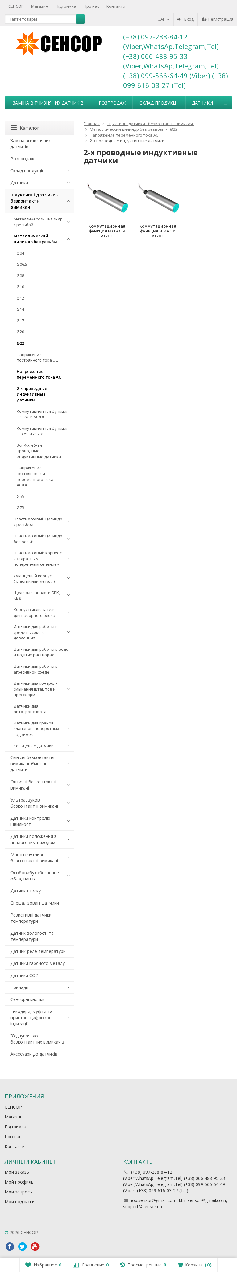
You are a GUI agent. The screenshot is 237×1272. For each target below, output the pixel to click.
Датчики (202, 103)
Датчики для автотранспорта (30, 709)
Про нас (91, 6)
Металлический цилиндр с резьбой (38, 222)
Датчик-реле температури (38, 951)
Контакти (115, 6)
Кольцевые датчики (34, 746)
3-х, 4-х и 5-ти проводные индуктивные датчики (39, 450)
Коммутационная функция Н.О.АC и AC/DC (43, 414)
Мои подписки (20, 1201)
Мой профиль (19, 1182)
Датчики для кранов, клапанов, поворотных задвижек (36, 728)
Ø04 (20, 253)
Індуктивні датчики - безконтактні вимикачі (34, 201)
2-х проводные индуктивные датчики (32, 394)
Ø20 (20, 331)
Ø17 (20, 320)
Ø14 (20, 309)
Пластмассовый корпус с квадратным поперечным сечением (38, 558)
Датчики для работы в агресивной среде (36, 669)
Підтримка (66, 6)
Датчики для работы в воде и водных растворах (41, 652)
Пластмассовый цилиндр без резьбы (38, 538)
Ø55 (20, 496)
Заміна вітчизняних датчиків (48, 103)
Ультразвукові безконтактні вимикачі (34, 803)
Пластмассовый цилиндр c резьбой (38, 521)
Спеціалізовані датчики (34, 903)
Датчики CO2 (24, 975)
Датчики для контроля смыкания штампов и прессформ (36, 688)
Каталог (29, 128)
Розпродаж (112, 103)
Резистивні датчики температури (31, 918)
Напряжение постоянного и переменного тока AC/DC (35, 476)
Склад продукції (159, 103)
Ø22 (20, 343)
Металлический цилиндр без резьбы (35, 238)
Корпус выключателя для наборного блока (35, 612)
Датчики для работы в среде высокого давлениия (36, 632)
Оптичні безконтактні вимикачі (33, 785)
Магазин (39, 6)
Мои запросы (19, 1192)
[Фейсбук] (10, 1247)
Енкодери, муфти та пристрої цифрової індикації (31, 1017)
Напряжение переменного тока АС (39, 374)
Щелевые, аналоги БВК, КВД (37, 595)
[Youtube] (35, 1247)
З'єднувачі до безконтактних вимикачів (37, 1039)
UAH (162, 19)
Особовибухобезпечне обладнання (34, 876)
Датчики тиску (25, 891)
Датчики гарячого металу (37, 963)
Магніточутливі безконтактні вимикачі (34, 857)
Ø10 (20, 286)
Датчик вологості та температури (32, 936)
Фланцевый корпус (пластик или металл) (34, 578)
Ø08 (20, 275)
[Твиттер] (22, 1247)
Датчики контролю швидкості (30, 821)
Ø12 (20, 298)
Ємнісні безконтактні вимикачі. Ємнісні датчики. (32, 763)
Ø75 (20, 507)
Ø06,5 (22, 264)
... (225, 103)
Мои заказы (17, 1172)
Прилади (19, 987)
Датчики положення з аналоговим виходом (33, 839)
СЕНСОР (16, 6)
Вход (189, 19)
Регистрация (220, 19)
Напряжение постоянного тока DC (37, 357)
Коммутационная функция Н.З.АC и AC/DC (43, 431)
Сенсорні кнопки (27, 999)
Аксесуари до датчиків (33, 1054)
